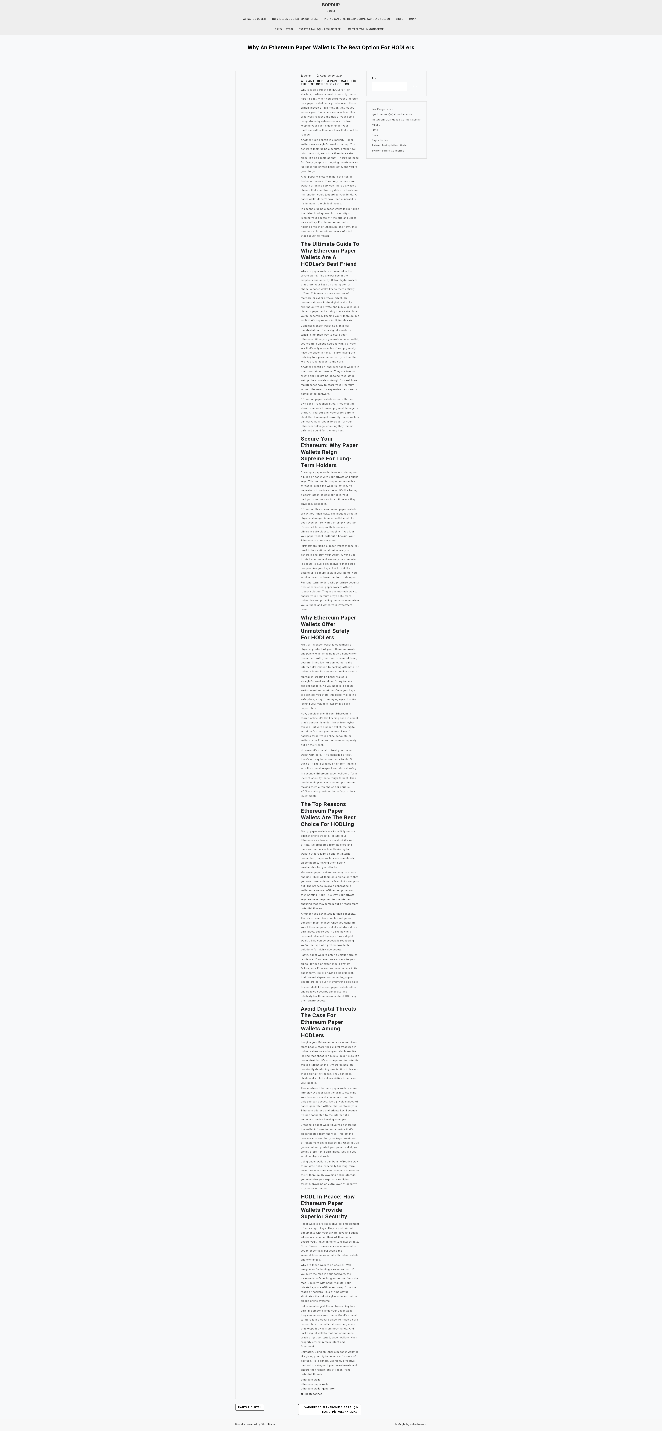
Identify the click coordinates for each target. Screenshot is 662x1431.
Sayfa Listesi (284, 29)
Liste (399, 19)
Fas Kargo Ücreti (254, 19)
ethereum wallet (311, 1379)
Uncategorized (313, 1393)
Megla (401, 1424)
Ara (374, 78)
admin (308, 75)
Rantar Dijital (250, 1407)
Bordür (331, 4)
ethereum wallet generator (318, 1388)
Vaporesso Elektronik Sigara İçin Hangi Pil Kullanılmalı (331, 1409)
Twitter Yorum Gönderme (366, 29)
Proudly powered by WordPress (255, 1424)
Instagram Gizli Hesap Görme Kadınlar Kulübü (357, 19)
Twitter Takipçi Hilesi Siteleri (320, 29)
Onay (412, 19)
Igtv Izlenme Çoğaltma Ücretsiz (295, 19)
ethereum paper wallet (315, 1384)
